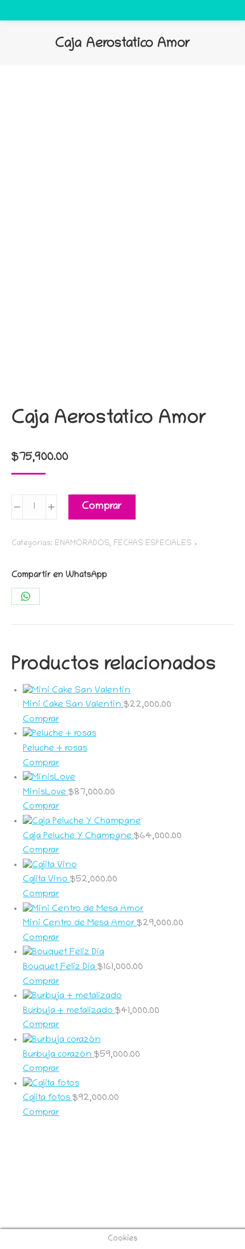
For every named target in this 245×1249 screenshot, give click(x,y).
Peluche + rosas (55, 749)
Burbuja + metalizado (69, 1011)
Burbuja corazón (58, 1055)
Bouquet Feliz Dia (60, 967)
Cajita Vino (46, 880)
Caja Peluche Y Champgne (78, 836)
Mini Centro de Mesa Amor (80, 923)
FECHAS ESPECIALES (152, 543)
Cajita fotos (47, 1098)
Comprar (102, 507)
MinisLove (45, 793)
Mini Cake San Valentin (73, 705)
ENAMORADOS (82, 543)
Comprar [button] (41, 720)
